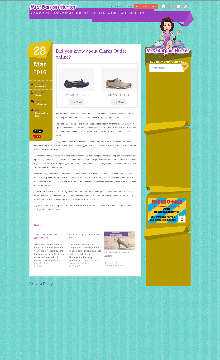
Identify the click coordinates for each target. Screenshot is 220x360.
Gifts (93, 13)
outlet (44, 113)
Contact (120, 6)
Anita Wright (40, 86)
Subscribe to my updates (146, 6)
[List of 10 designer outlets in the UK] (86, 250)
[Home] (163, 6)
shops (38, 116)
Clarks (38, 113)
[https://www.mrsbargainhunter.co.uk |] (53, 7)
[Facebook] (171, 6)
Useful (132, 13)
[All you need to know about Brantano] (119, 240)
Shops (78, 13)
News (141, 13)
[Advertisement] (88, 29)
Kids (86, 13)
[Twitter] (178, 6)
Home (101, 13)
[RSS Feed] (186, 6)
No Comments (41, 104)
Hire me (129, 6)
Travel (122, 13)
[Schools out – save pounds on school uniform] (51, 250)
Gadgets (111, 13)
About (113, 6)
